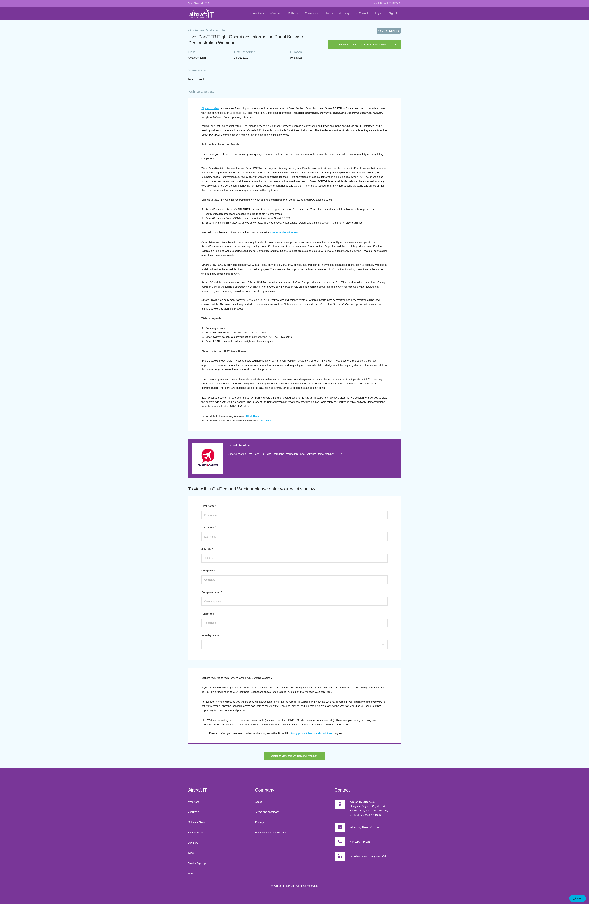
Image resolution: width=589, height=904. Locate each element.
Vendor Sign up (197, 863)
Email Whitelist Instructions (271, 832)
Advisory (193, 842)
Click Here (252, 416)
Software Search (197, 822)
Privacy (259, 822)
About (258, 801)
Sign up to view (210, 108)
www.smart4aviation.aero (284, 232)
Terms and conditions (267, 811)
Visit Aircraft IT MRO (386, 3)
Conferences (195, 832)
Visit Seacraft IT (198, 3)
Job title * (207, 549)
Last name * (208, 527)
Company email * (211, 592)
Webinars (193, 801)
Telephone (207, 613)
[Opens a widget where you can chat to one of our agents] (577, 898)
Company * (208, 570)
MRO (191, 873)
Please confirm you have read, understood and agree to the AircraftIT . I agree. (275, 733)
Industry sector (210, 635)
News (191, 852)
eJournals (193, 811)
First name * (208, 505)
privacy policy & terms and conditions (310, 733)
